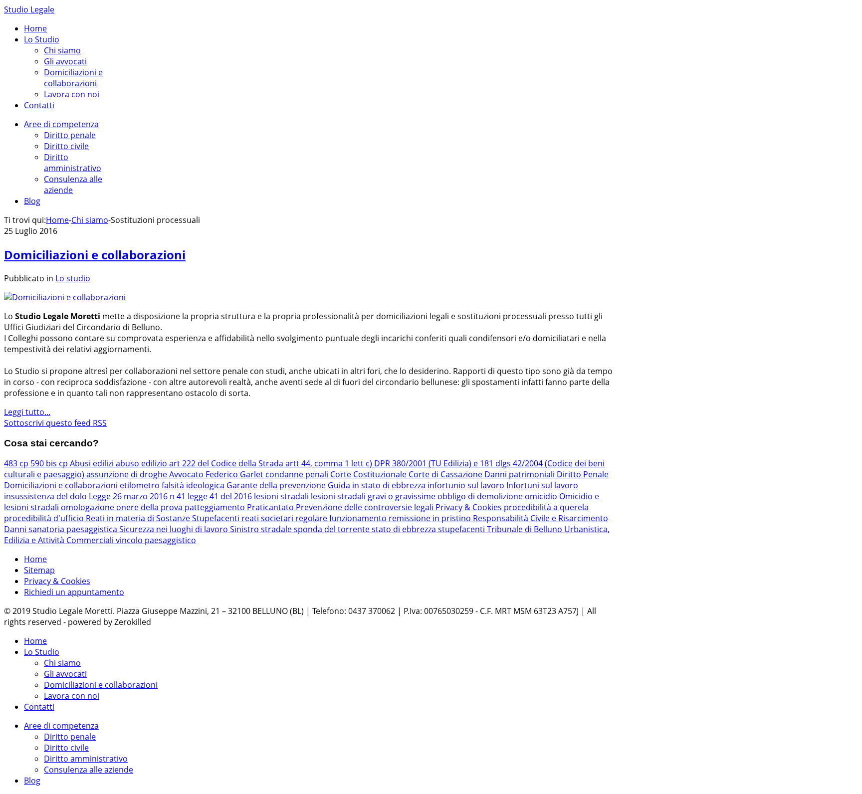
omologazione (88, 507)
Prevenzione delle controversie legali (365, 507)
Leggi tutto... (27, 411)
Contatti (39, 105)
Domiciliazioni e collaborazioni (73, 78)
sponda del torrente (333, 529)
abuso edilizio (142, 463)
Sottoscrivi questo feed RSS (55, 422)
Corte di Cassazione (446, 474)
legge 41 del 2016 (221, 496)
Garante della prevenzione (277, 485)
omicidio (542, 496)
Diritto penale (70, 135)
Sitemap (39, 570)
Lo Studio (41, 39)
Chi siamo (62, 50)
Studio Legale (29, 9)
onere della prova (150, 507)
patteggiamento (216, 507)
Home (35, 28)
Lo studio (72, 278)
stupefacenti (462, 529)
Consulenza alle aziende (88, 769)
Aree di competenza (61, 124)
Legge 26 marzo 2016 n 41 (138, 496)
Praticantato (271, 507)
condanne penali (297, 474)
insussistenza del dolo (46, 496)
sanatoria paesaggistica (73, 529)
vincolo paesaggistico (156, 540)
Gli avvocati (65, 61)
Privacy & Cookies (469, 507)
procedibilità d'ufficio (45, 518)
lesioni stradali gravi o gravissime (374, 496)
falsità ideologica (194, 485)
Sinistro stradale (262, 529)
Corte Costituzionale (369, 474)
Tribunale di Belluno (525, 529)
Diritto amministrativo (72, 163)
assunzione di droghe (127, 474)
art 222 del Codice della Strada (227, 463)
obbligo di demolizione (481, 496)
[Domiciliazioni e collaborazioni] (65, 297)
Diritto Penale (583, 474)
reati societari (268, 518)
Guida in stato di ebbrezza (378, 485)
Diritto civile (66, 146)
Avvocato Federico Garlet (217, 474)
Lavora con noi (71, 94)
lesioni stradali (282, 496)
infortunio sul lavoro (467, 485)
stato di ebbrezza (405, 529)
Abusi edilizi (93, 463)
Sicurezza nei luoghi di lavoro (174, 529)
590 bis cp (50, 463)
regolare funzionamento (342, 518)
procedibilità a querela (546, 507)
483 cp (17, 463)
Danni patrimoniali (520, 474)
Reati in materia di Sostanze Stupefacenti (163, 518)
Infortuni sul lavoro (542, 485)
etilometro (141, 485)
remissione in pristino (431, 518)
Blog (32, 201)
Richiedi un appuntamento (74, 592)
